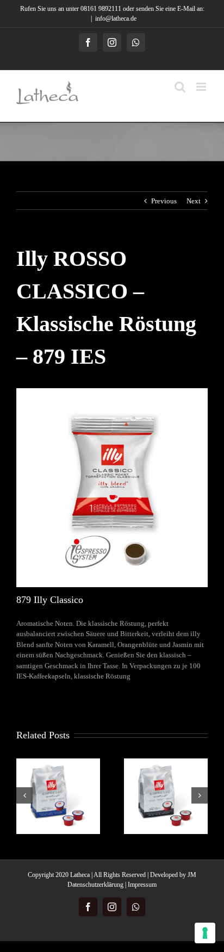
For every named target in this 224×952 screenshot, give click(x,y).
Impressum (142, 884)
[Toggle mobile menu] (202, 86)
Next (193, 201)
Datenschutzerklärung (95, 884)
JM (192, 875)
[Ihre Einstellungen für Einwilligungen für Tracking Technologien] (205, 933)
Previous (164, 201)
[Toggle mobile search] (180, 86)
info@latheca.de (115, 18)
